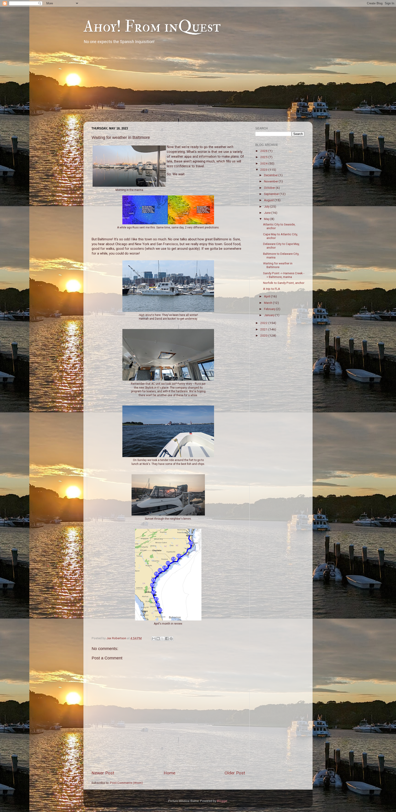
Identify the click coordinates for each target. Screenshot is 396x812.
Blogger (222, 801)
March (268, 302)
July (267, 206)
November (271, 181)
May (267, 219)
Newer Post (102, 773)
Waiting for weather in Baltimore (277, 265)
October (270, 187)
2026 (264, 151)
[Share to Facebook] (167, 638)
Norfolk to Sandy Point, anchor (283, 283)
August (269, 200)
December (271, 175)
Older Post (235, 773)
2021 (264, 329)
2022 (264, 323)
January (269, 315)
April (267, 296)
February (270, 309)
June (267, 212)
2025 (264, 157)
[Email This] (153, 638)
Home (169, 773)
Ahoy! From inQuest (152, 26)
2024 (264, 163)
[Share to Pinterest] (171, 638)
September (272, 194)
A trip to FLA (271, 289)
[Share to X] (162, 638)
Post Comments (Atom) (126, 783)
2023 (264, 169)
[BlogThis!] (158, 638)
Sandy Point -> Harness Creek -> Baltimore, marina (283, 275)
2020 (264, 335)
